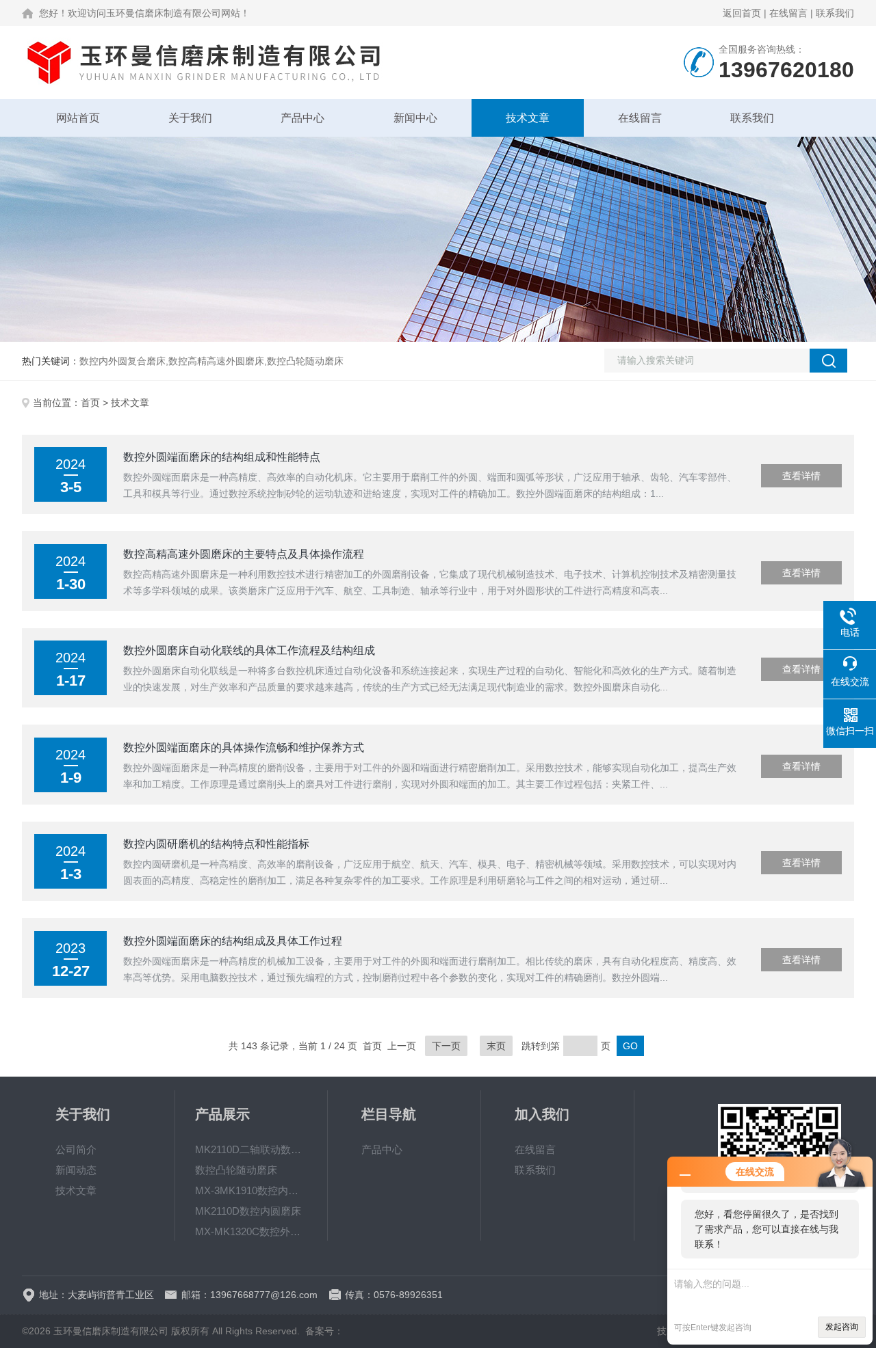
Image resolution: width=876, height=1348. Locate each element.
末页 (496, 1045)
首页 (90, 402)
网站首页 (78, 118)
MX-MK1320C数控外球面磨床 (251, 1231)
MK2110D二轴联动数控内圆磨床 (251, 1149)
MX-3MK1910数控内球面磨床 (251, 1190)
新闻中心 (415, 118)
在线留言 (788, 13)
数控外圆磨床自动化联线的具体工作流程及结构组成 (249, 650)
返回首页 (742, 13)
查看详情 (801, 475)
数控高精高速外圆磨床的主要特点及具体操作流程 (243, 554)
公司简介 (75, 1149)
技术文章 (528, 118)
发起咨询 (841, 1327)
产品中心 (302, 118)
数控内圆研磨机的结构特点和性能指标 (216, 844)
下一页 (446, 1045)
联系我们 (835, 13)
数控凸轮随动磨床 (236, 1170)
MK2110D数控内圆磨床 (248, 1211)
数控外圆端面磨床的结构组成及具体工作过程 (232, 941)
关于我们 (190, 118)
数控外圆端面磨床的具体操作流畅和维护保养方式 (243, 747)
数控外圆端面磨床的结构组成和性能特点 (221, 457)
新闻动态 (75, 1170)
